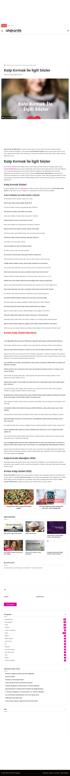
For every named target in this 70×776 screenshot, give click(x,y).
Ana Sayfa (56, 773)
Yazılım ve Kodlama (10, 630)
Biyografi (7, 646)
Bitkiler (7, 657)
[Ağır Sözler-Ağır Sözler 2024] (13, 526)
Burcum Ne (11, 25)
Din (6, 644)
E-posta (6, 596)
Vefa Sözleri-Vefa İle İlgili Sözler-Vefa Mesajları (55, 536)
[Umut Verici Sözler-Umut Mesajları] (35, 545)
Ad (5, 589)
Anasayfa (7, 65)
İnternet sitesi (40, 596)
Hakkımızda (45, 773)
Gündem (7, 627)
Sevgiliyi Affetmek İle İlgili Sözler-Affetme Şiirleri (55, 553)
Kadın (6, 625)
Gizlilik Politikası (64, 773)
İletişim (51, 773)
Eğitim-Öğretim (9, 638)
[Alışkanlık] (14, 31)
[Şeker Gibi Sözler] (35, 526)
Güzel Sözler (18, 65)
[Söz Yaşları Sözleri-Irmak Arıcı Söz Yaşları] (13, 545)
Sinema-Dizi (8, 641)
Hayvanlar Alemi (9, 652)
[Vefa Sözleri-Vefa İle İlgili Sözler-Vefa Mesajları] (56, 527)
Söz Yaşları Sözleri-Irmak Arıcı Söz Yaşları (13, 553)
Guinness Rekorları (10, 649)
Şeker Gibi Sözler (31, 533)
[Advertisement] (35, 12)
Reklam (7, 635)
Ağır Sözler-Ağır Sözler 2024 (12, 533)
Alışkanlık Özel (9, 619)
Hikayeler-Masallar (10, 660)
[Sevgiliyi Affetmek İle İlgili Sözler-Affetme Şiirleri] (56, 545)
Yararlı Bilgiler (8, 622)
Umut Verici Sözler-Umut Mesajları (33, 553)
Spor (6, 655)
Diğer (12, 65)
